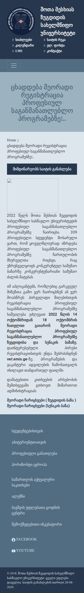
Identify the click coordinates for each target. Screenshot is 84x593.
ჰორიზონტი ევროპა (29, 465)
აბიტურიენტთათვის (29, 442)
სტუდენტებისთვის (27, 431)
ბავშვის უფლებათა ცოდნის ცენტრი (36, 510)
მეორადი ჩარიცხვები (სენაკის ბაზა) (38, 406)
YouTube (25, 550)
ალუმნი (18, 496)
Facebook (26, 539)
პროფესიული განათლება (34, 453)
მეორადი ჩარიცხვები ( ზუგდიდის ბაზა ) (41, 400)
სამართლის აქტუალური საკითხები (33, 482)
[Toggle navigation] (13, 65)
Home (11, 140)
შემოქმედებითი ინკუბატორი (37, 524)
